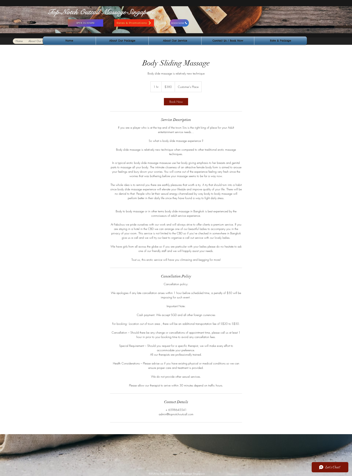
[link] (176, 101)
